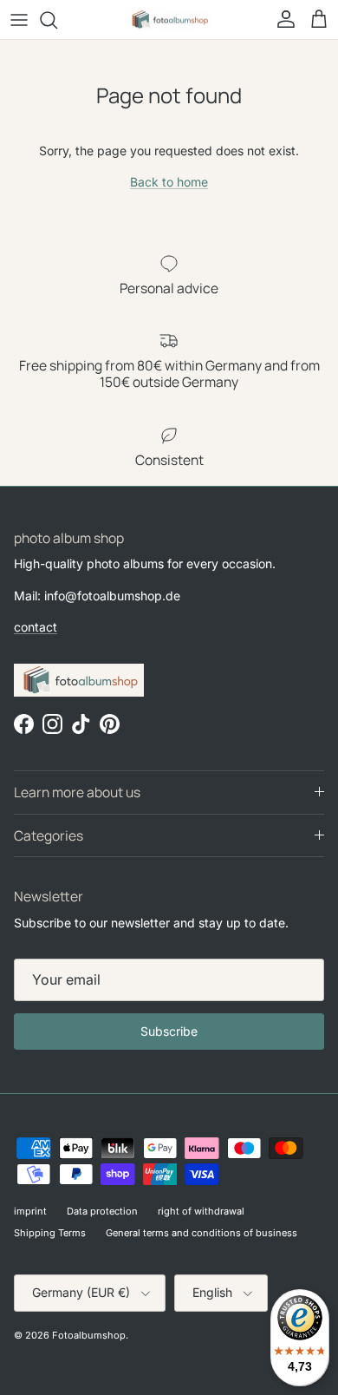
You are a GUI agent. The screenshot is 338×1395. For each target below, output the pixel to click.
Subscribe (169, 1031)
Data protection (102, 1211)
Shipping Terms (50, 1233)
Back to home (169, 181)
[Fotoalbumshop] (169, 19)
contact (35, 626)
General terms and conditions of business (201, 1233)
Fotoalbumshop (89, 1335)
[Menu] (19, 20)
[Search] (57, 20)
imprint (30, 1211)
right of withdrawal (201, 1211)
